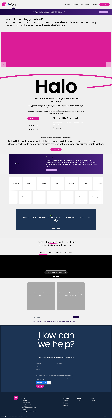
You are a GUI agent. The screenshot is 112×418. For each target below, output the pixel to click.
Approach (76, 4)
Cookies (105, 416)
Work (81, 4)
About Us (87, 4)
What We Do (67, 4)
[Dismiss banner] (110, 12)
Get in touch (104, 4)
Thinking (95, 4)
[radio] (39, 374)
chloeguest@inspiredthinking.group (29, 407)
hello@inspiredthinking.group (27, 404)
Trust (110, 416)
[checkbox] (56, 374)
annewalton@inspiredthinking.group (29, 411)
